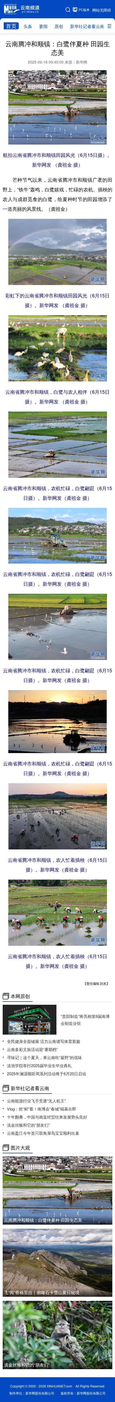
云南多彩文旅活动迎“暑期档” (32, 1049)
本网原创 (20, 996)
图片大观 (20, 1147)
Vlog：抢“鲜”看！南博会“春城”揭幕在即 (41, 1109)
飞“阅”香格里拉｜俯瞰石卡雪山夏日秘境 (41, 1292)
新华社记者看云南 (87, 26)
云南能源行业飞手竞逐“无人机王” (36, 1101)
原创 (59, 26)
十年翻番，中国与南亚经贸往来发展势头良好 (47, 1117)
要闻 (43, 26)
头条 (28, 26)
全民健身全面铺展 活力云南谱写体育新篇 (43, 1041)
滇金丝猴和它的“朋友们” (28, 1125)
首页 (11, 25)
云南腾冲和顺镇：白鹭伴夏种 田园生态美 (43, 1220)
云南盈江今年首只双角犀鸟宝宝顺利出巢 (43, 1133)
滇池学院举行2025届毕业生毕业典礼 (39, 1065)
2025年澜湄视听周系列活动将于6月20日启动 (46, 1073)
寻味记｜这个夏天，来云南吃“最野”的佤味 (44, 1057)
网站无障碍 (101, 10)
